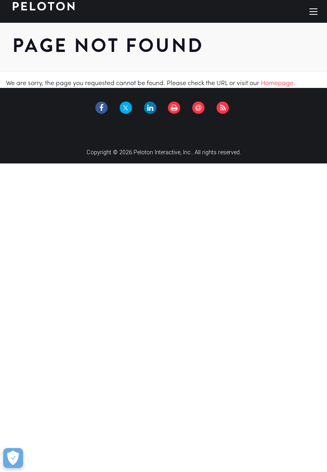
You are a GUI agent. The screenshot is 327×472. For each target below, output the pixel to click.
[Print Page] (174, 108)
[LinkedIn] (150, 108)
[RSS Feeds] (223, 108)
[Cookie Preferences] (13, 458)
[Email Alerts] (198, 108)
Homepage (277, 83)
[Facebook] (101, 108)
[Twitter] (125, 108)
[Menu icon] (313, 11)
